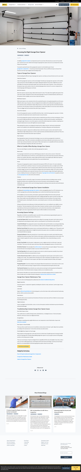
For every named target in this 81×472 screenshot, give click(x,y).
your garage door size (23, 174)
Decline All (76, 468)
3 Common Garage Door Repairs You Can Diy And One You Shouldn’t (16, 411)
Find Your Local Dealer (24, 346)
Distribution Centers (45, 440)
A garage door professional (48, 172)
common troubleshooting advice (47, 279)
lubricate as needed (21, 322)
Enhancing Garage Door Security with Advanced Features (62, 411)
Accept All (66, 468)
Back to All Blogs (22, 48)
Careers (25, 445)
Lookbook (26, 443)
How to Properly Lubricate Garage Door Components (29, 354)
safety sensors (38, 246)
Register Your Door (44, 442)
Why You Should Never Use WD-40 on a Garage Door (39, 411)
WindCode (43, 445)
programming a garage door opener (31, 190)
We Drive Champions (11, 442)
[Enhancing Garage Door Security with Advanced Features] (64, 402)
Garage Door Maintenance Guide (24, 356)
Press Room (26, 440)
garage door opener (25, 60)
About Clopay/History (11, 440)
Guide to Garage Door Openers (24, 359)
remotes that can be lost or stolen (47, 274)
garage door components (23, 68)
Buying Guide (31, 4)
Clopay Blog (26, 442)
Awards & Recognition (11, 443)
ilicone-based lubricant (26, 291)
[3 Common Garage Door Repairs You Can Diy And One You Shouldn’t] (16, 402)
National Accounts (44, 443)
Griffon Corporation (10, 445)
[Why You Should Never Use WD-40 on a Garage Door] (40, 402)
